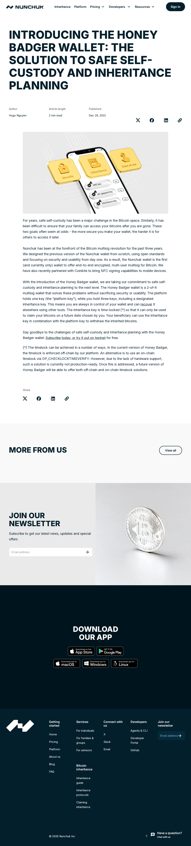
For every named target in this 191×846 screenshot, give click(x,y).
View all (170, 450)
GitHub (135, 750)
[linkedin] (166, 120)
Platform (80, 7)
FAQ (51, 771)
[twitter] (138, 120)
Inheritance (62, 7)
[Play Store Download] (110, 652)
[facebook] (151, 120)
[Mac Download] (67, 664)
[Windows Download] (95, 664)
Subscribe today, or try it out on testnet (76, 338)
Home (53, 734)
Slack (107, 742)
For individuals (85, 730)
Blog (52, 764)
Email (107, 749)
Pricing (95, 7)
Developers (118, 7)
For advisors (84, 750)
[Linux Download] (124, 664)
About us (54, 756)
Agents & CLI (139, 730)
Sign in (175, 7)
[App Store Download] (81, 652)
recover (146, 304)
